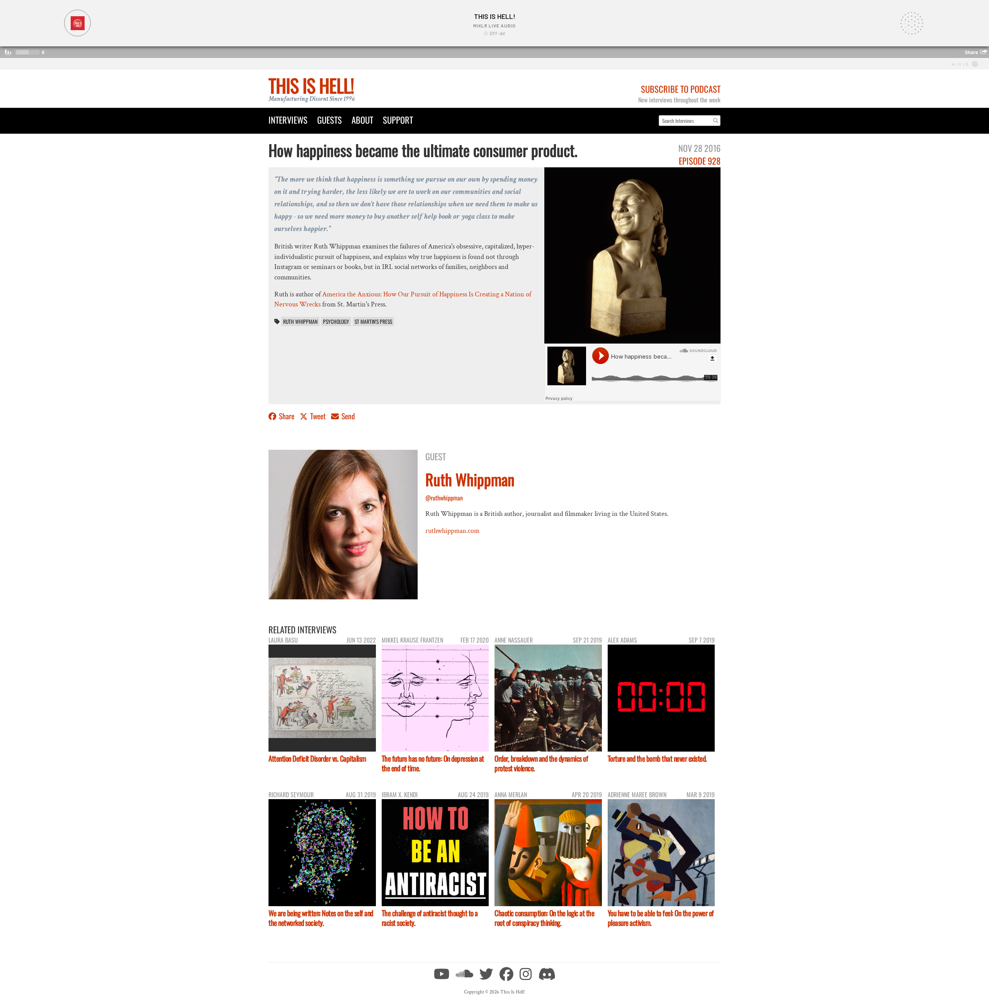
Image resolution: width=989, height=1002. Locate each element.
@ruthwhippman (444, 497)
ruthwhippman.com (452, 530)
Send (347, 416)
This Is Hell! (311, 85)
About (362, 119)
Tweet (318, 416)
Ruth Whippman (300, 321)
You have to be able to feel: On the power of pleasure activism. (661, 917)
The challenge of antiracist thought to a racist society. (430, 917)
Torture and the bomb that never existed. (657, 758)
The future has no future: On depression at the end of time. (433, 763)
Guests (329, 119)
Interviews (288, 119)
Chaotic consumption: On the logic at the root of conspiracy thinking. (544, 917)
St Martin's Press (373, 321)
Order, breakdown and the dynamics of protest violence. (541, 763)
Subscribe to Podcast (681, 88)
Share (286, 416)
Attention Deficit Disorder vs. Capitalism (317, 758)
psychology (336, 321)
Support (398, 119)
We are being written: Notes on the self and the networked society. (320, 917)
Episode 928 (700, 160)
